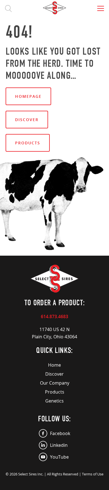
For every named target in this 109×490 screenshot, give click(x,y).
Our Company (54, 383)
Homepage (28, 96)
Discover (27, 119)
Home (54, 365)
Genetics (54, 401)
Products (27, 142)
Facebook (60, 433)
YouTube (59, 457)
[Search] (8, 8)
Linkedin (59, 445)
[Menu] (100, 8)
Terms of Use (92, 474)
